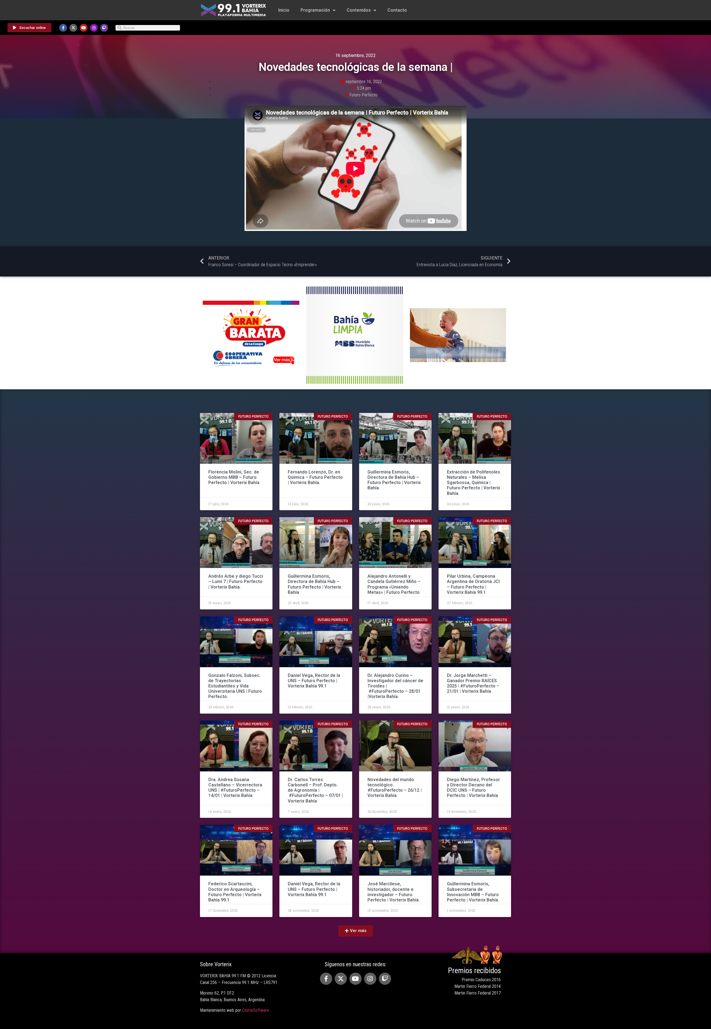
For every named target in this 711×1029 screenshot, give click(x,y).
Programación (315, 10)
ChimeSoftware (255, 1010)
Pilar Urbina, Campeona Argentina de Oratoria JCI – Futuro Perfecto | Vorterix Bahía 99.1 (473, 584)
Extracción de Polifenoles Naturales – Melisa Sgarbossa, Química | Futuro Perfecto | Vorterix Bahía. (473, 482)
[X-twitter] (73, 28)
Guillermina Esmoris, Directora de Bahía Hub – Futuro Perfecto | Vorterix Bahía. (394, 480)
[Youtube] (83, 28)
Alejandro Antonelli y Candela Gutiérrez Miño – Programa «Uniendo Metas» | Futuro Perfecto (393, 584)
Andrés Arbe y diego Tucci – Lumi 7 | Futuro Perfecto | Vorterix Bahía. (235, 581)
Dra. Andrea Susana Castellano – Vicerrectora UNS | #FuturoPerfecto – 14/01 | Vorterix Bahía (235, 787)
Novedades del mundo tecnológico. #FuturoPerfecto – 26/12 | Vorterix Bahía (394, 787)
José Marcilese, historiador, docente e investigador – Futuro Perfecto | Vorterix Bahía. (393, 892)
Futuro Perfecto (363, 95)
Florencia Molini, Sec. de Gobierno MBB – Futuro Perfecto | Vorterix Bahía (233, 477)
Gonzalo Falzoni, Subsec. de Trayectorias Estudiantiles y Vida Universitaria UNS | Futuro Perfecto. (235, 686)
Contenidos (359, 10)
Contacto (397, 10)
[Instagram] (94, 28)
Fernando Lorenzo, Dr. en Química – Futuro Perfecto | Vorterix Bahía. (315, 477)
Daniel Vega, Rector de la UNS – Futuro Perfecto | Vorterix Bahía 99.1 (314, 681)
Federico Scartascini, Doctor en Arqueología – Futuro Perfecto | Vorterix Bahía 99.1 (235, 892)
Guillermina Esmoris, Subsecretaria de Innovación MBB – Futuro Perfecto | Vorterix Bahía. (473, 892)
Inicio (283, 10)
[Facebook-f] (63, 28)
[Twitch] (104, 28)
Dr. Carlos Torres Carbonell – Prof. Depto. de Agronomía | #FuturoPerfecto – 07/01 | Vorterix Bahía (315, 790)
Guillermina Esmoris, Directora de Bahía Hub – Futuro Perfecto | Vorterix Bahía (314, 584)
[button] (355, 930)
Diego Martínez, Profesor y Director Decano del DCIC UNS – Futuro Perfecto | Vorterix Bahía (473, 787)
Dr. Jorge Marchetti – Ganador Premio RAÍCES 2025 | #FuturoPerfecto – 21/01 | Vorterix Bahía (473, 683)
